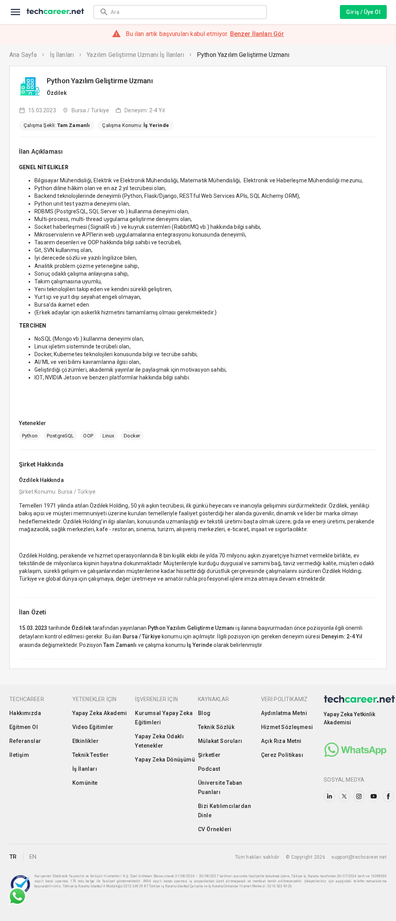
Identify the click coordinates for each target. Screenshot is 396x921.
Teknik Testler (90, 755)
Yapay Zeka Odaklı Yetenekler (159, 741)
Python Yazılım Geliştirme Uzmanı (243, 54)
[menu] (15, 12)
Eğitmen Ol (23, 727)
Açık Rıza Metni (281, 741)
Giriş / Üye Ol (363, 12)
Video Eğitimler (93, 727)
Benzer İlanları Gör (257, 34)
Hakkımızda (25, 713)
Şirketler (209, 755)
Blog (204, 713)
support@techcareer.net (359, 857)
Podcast (209, 769)
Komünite (85, 783)
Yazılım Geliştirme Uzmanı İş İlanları (135, 54)
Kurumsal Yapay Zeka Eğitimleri (164, 717)
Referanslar (25, 741)
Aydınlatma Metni (284, 713)
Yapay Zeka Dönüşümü (165, 759)
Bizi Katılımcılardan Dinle (224, 810)
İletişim (19, 755)
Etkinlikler (85, 741)
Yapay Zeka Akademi (99, 713)
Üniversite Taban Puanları (220, 787)
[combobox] (185, 12)
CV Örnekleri (215, 829)
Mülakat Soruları (220, 741)
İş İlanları (62, 54)
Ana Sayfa (23, 54)
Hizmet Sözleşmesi (287, 727)
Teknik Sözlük (216, 727)
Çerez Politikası (282, 755)
